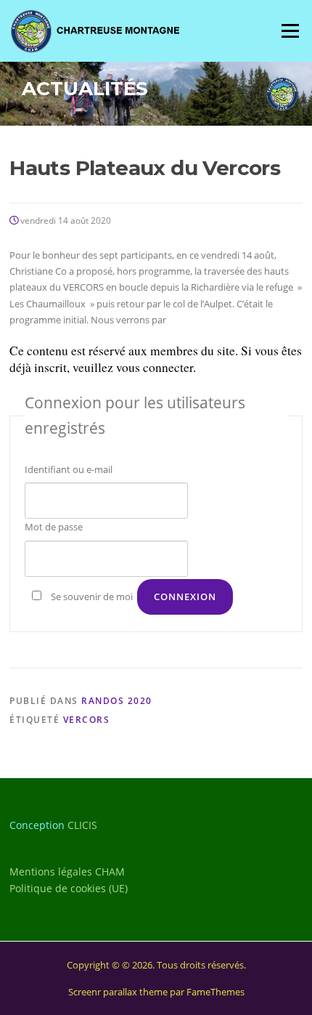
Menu (290, 30)
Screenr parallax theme (118, 991)
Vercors (86, 719)
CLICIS (82, 825)
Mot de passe (54, 526)
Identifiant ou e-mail (68, 469)
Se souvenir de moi (92, 596)
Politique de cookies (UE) (68, 888)
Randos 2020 (116, 701)
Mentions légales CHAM (67, 871)
